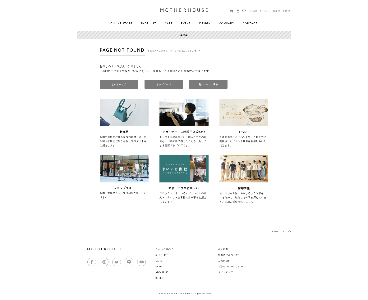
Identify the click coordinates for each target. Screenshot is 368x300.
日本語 (254, 11)
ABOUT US (161, 272)
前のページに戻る (208, 84)
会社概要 (223, 249)
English (265, 11)
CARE (169, 23)
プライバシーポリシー (230, 266)
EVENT (186, 23)
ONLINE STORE (121, 23)
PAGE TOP (278, 231)
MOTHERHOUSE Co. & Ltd (177, 293)
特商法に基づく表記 (229, 254)
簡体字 (276, 11)
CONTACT (250, 23)
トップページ (163, 84)
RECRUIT (160, 277)
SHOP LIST (148, 23)
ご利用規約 (224, 260)
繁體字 (286, 11)
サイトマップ (119, 84)
